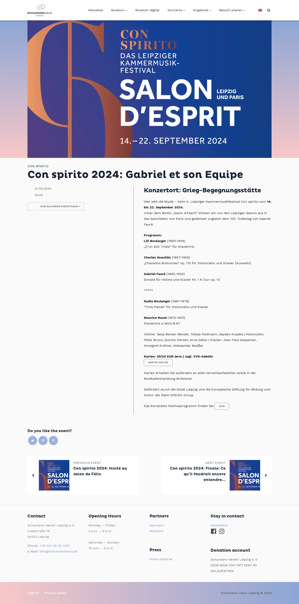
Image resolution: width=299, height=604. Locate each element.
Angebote (200, 10)
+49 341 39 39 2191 (54, 546)
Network (156, 531)
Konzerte (175, 10)
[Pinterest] (53, 440)
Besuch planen (230, 10)
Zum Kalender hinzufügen (58, 206)
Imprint (33, 593)
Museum (117, 10)
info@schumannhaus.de (58, 551)
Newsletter (219, 525)
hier (222, 406)
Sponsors (157, 525)
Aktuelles (95, 10)
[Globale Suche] (269, 10)
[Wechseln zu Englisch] (260, 10)
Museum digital (147, 10)
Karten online (158, 362)
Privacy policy (55, 593)
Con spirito (37, 166)
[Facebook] (43, 440)
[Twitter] (32, 440)
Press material (161, 559)
